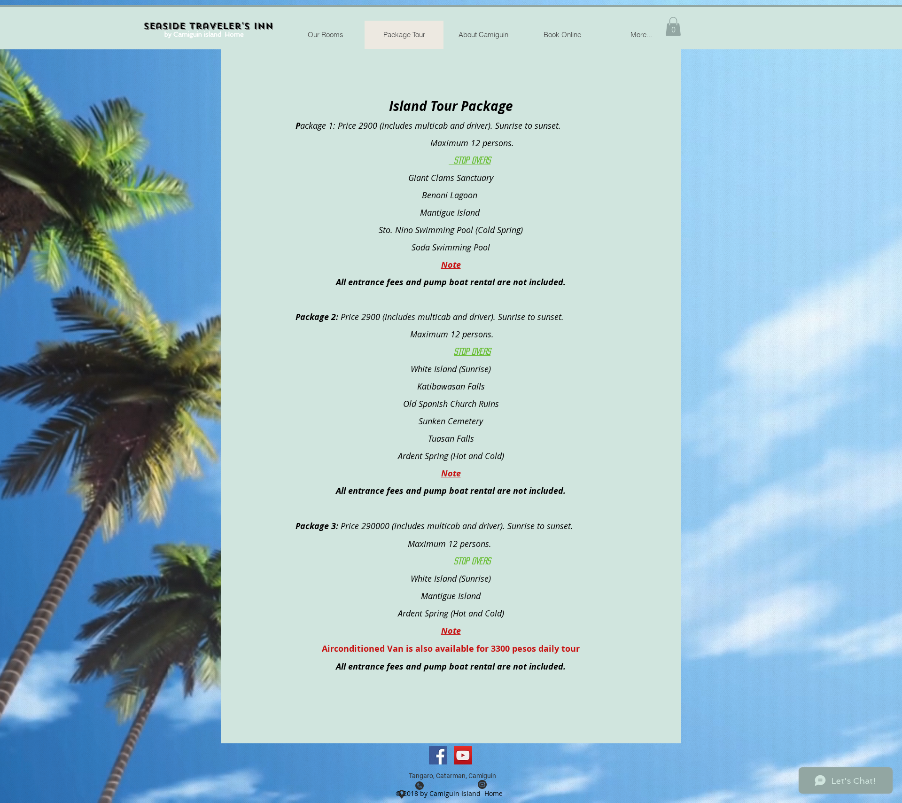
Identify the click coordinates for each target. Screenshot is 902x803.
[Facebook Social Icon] (438, 755)
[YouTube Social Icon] (463, 755)
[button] (673, 26)
